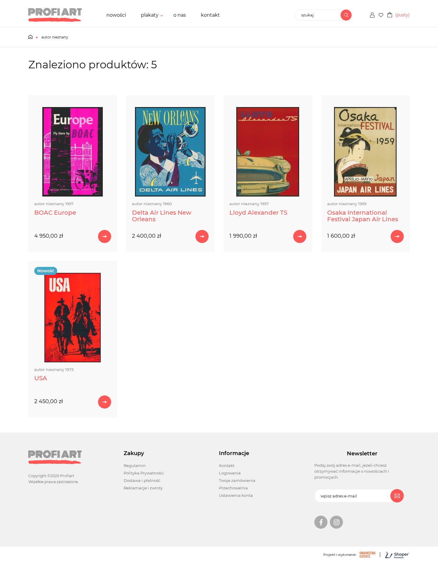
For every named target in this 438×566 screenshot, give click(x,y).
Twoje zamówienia (237, 480)
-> (104, 236)
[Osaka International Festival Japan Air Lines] (365, 152)
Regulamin (135, 465)
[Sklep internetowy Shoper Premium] (392, 555)
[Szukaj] (346, 15)
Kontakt (226, 465)
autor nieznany (54, 203)
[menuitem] (116, 15)
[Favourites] (381, 15)
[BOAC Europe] (72, 152)
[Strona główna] (55, 15)
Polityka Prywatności (144, 473)
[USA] (72, 317)
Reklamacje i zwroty (143, 487)
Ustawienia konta (236, 495)
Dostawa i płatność (142, 480)
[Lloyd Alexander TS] (267, 152)
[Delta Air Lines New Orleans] (170, 152)
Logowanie (230, 473)
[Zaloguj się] (372, 15)
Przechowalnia (233, 487)
